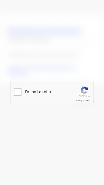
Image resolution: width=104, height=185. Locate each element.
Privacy (79, 100)
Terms (87, 100)
